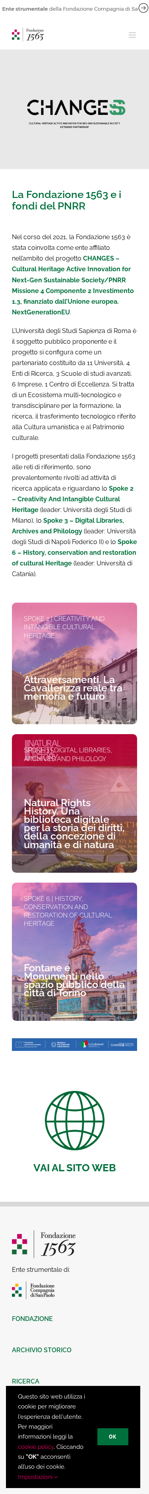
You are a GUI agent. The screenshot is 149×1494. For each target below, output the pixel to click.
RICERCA (25, 1381)
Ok (113, 1436)
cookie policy (36, 1446)
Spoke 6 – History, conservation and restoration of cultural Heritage (74, 552)
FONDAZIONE (32, 1319)
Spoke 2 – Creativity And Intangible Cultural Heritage (73, 499)
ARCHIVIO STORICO (42, 1350)
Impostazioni (36, 1477)
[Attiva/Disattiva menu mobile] (133, 35)
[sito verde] (74, 1094)
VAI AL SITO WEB (74, 1168)
